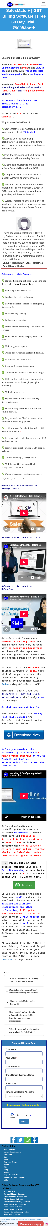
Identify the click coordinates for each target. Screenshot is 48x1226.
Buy (5, 1157)
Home (7, 1219)
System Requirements (12, 1152)
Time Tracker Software (13, 1209)
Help (6, 1160)
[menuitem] (18, 1149)
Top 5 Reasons (9, 1149)
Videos (6, 1172)
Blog (5, 1167)
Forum (6, 1165)
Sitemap (2, 1219)
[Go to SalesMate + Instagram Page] (46, 1224)
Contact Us (4, 1221)
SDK (6, 1180)
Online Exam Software (13, 1207)
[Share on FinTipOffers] (34, 1140)
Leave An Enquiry (32, 1224)
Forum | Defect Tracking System (16, 1212)
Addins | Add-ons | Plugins (14, 1177)
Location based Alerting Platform (17, 1202)
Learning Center (10, 1162)
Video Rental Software (12, 1214)
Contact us (7, 959)
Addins (5, 684)
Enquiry (39, 1219)
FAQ (6, 1170)
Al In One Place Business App (15, 1197)
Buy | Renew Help (11, 1175)
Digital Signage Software (13, 1199)
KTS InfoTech (9, 1191)
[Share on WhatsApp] (27, 1140)
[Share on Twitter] (20, 1140)
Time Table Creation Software (15, 1204)
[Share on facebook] (13, 1140)
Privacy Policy (31, 1219)
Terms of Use (23, 1219)
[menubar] (24, 1164)
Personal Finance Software (14, 1194)
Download (8, 1154)
